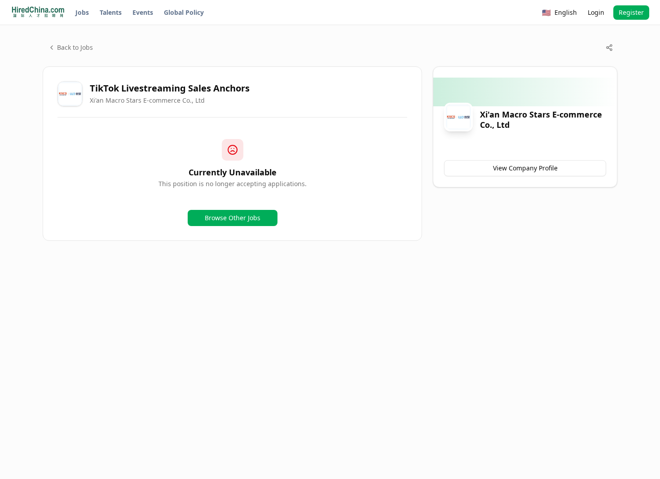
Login (596, 12)
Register (631, 12)
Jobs (82, 12)
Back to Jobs (75, 47)
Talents (111, 12)
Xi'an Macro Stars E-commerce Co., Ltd (147, 100)
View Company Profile (525, 168)
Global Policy (184, 12)
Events (142, 12)
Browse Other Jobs (232, 217)
